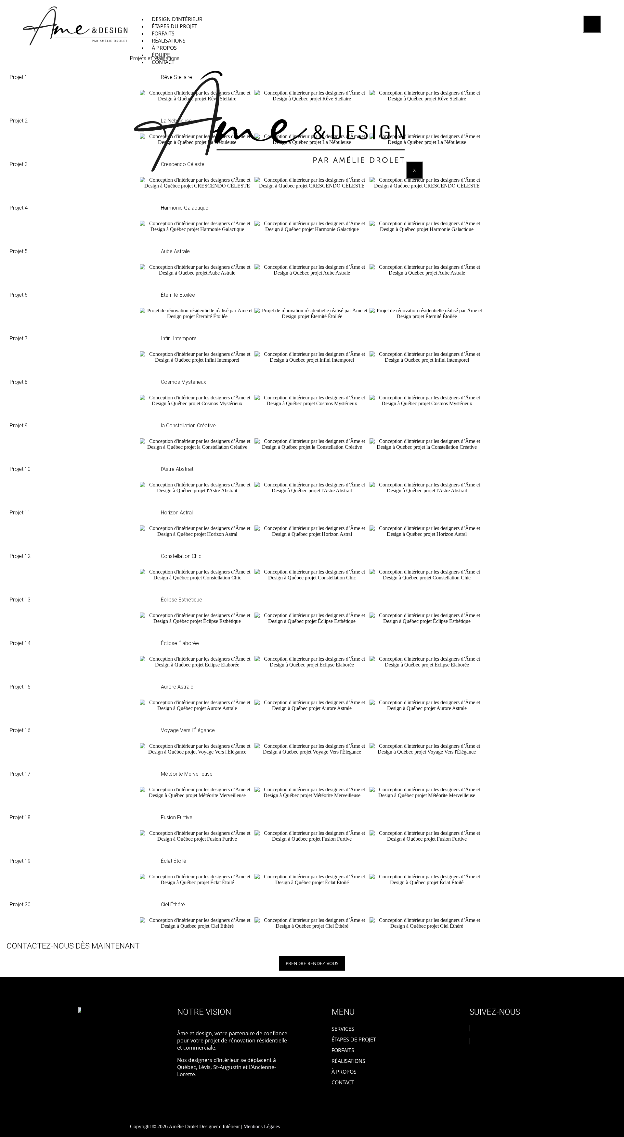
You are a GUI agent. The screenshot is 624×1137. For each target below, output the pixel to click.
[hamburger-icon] (592, 24)
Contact (163, 62)
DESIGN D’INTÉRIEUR (177, 19)
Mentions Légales (261, 1126)
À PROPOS (164, 47)
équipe (161, 54)
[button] (133, 95)
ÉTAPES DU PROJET (174, 26)
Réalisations (169, 40)
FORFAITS (163, 33)
